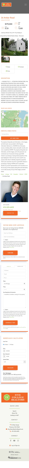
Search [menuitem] (14, 411)
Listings (7, 174)
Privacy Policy (11, 247)
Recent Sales (10, 209)
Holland (21, 174)
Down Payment (6, 354)
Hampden (15, 174)
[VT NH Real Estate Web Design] (14, 458)
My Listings (5, 209)
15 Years (11, 344)
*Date (4, 281)
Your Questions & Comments (9, 292)
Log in (13, 445)
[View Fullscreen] (3, 117)
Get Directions (14, 138)
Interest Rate (6, 359)
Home (2, 174)
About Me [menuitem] (14, 413)
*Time (4, 286)
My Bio (19, 211)
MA (11, 174)
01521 (25, 174)
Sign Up (17, 445)
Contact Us (9, 266)
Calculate (10, 367)
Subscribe (10, 252)
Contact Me (10, 213)
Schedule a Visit (20, 266)
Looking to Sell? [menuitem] (14, 415)
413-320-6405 (8, 207)
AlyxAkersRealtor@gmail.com (15, 429)
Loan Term (5, 341)
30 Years (6, 344)
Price (4, 348)
